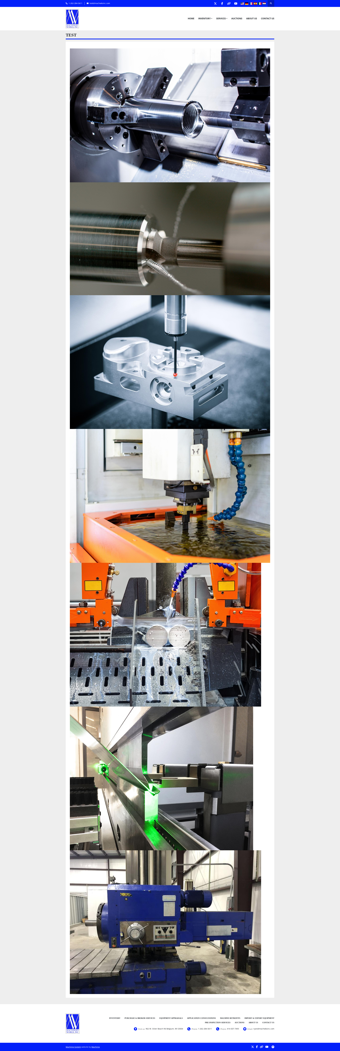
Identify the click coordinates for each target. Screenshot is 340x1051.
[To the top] (273, 1047)
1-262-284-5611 (75, 3)
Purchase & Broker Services (140, 1018)
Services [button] (221, 18)
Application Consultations (201, 1018)
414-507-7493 (233, 1028)
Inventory (204, 18)
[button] (205, 18)
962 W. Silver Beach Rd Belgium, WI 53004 (164, 1028)
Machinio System (73, 1047)
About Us (251, 18)
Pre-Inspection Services (217, 1023)
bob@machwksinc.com (100, 3)
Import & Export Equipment (259, 1018)
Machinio (96, 1047)
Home (191, 18)
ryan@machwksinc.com (263, 1028)
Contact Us (267, 18)
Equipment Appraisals (171, 1018)
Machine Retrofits (230, 1018)
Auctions (236, 18)
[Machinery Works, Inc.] (73, 1023)
